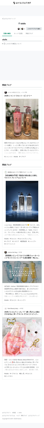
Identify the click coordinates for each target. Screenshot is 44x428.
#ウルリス (13, 238)
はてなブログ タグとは (8, 415)
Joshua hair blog (12, 252)
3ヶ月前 (25, 92)
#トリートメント (9, 244)
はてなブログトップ (33, 415)
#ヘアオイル (14, 373)
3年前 (20, 252)
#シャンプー (32, 241)
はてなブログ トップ (9, 18)
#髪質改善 (23, 241)
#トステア (15, 241)
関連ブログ (29, 33)
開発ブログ (24, 415)
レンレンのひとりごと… (14, 92)
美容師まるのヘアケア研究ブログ (17, 172)
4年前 (21, 308)
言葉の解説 (7, 33)
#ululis (16, 156)
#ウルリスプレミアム (25, 238)
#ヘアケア (22, 156)
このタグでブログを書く (34, 28)
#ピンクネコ (8, 376)
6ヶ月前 (30, 172)
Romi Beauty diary (13, 308)
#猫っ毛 (21, 373)
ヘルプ (18, 415)
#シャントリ (8, 156)
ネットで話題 (18, 33)
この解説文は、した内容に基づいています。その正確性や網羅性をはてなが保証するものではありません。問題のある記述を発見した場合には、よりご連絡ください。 (12, 44)
